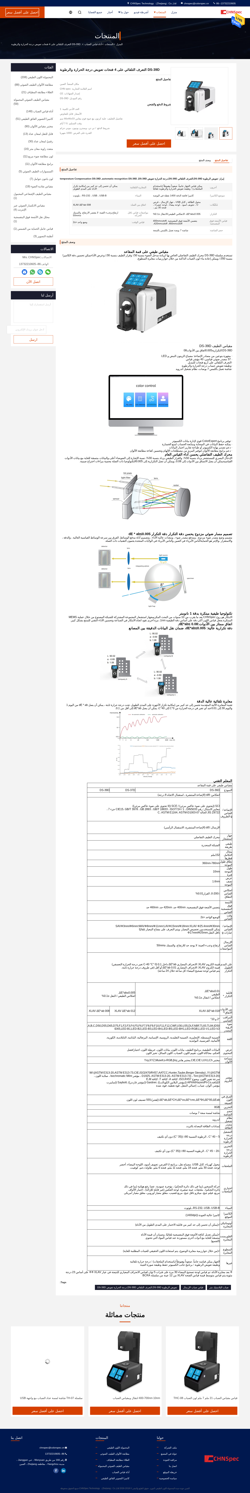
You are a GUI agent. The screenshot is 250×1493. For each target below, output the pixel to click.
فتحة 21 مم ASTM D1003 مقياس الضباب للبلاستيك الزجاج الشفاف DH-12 (48, 1400)
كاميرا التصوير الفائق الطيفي (115, 1478)
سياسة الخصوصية (168, 1478)
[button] (229, 133)
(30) (40, 141)
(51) (34, 118)
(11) (38, 156)
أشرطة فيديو (141, 12)
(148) (39, 111)
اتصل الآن (33, 282)
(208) (37, 77)
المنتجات (161, 12)
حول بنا (125, 12)
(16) (38, 148)
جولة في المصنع (169, 1453)
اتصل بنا (173, 1466)
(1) (32, 195)
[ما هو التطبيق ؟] (32, 272)
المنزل (119, 44)
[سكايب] (40, 272)
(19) (39, 186)
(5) (36, 171)
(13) (38, 133)
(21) (37, 92)
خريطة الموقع (170, 1472)
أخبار (110, 12)
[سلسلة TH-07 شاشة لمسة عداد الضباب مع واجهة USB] (125, 1361)
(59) (31, 101)
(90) (39, 126)
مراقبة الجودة (170, 1460)
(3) (43, 236)
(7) (41, 178)
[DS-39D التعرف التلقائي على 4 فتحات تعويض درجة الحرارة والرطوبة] (199, 96)
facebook (56, 1470)
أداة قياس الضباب (93, 44)
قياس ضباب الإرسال (193, 1287)
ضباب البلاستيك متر (219, 1287)
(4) (29, 207)
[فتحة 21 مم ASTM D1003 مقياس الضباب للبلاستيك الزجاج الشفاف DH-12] (47, 1361)
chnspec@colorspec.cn (196, 3)
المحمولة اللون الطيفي (118, 1447)
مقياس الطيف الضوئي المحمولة (113, 1466)
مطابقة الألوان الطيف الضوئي (114, 1453)
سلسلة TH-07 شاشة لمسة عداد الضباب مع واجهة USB (129, 1398)
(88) (34, 84)
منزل (174, 12)
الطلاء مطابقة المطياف (118, 1460)
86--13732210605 (226, 3)
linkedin (63, 1470)
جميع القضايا (95, 12)
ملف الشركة (170, 1447)
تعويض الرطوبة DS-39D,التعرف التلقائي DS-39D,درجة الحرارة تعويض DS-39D (137, 1287)
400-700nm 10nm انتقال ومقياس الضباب (213, 1398)
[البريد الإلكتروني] (24, 272)
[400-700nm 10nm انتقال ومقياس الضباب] (202, 1361)
